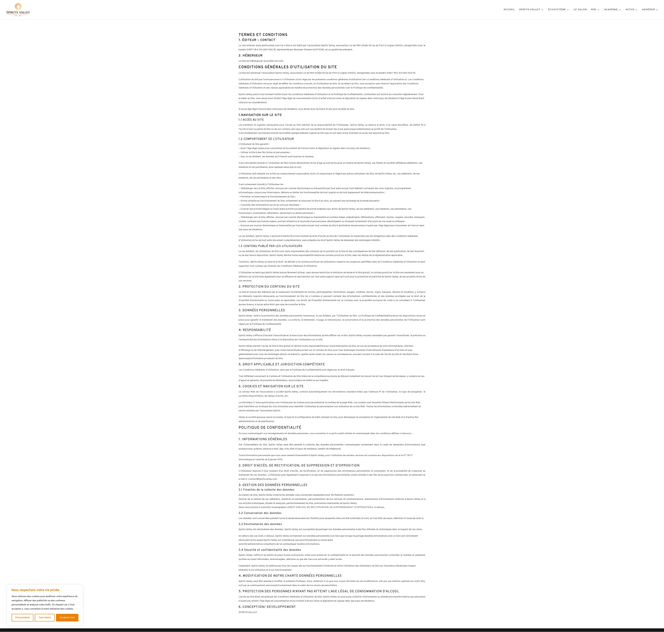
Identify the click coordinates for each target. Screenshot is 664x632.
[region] (45, 605)
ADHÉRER (648, 9)
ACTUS (630, 9)
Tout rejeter (45, 617)
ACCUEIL (509, 9)
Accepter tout (67, 617)
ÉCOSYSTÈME (557, 9)
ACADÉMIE (611, 9)
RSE (593, 9)
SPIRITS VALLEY (529, 9)
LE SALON (580, 9)
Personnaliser (22, 617)
